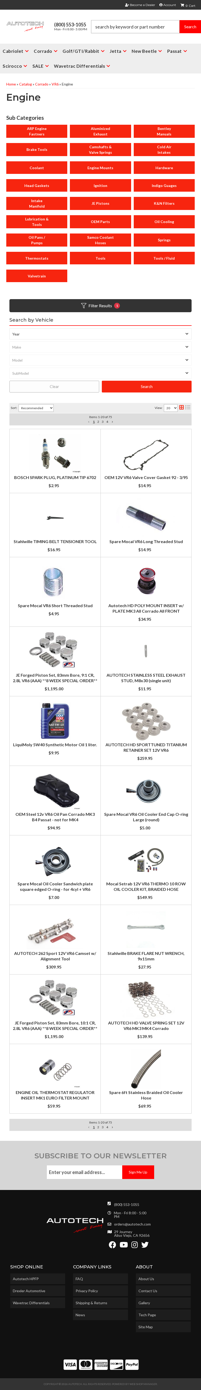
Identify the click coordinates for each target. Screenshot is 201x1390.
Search (147, 386)
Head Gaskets (36, 185)
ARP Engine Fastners (37, 131)
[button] (89, 422)
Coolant (37, 168)
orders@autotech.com (132, 1224)
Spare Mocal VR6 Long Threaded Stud (146, 541)
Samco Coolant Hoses (100, 240)
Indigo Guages (164, 185)
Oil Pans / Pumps (37, 240)
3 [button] (103, 422)
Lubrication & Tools (37, 222)
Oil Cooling (164, 221)
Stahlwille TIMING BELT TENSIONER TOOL (55, 541)
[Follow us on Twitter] (145, 1246)
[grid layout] (181, 408)
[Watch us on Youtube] (124, 1246)
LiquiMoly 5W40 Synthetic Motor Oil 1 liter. (55, 744)
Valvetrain (37, 276)
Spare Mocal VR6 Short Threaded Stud (55, 605)
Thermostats (36, 258)
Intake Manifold (37, 203)
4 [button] (107, 422)
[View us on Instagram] (134, 1246)
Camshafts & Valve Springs (100, 150)
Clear (54, 386)
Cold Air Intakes (164, 150)
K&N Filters (164, 203)
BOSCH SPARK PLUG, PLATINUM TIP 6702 (55, 477)
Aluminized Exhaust (100, 131)
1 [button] (94, 422)
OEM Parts (100, 221)
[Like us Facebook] (112, 1246)
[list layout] (187, 408)
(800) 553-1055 (126, 1204)
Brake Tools (36, 149)
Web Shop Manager (143, 1384)
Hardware (164, 168)
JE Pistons (100, 203)
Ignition (100, 185)
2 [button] (98, 422)
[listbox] (100, 333)
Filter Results (103, 305)
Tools (100, 258)
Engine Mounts (100, 168)
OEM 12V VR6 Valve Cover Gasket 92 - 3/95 (146, 477)
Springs (164, 240)
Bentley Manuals (164, 131)
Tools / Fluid (164, 258)
